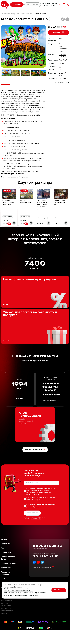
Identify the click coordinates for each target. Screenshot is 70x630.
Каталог (9, 14)
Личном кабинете (36, 518)
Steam (61, 38)
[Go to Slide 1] (6, 73)
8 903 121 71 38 (45, 556)
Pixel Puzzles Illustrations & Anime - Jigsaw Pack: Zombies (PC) (42, 205)
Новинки (54, 3)
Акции (46, 5)
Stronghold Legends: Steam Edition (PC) (8, 203)
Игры (14, 14)
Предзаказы (6, 544)
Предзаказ (46, 3)
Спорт (61, 51)
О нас (53, 5)
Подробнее (7, 341)
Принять (57, 590)
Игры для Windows (23, 14)
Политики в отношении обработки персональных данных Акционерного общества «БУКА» (39, 492)
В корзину (57, 32)
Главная (3, 14)
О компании (18, 398)
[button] (23, 46)
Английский (63, 60)
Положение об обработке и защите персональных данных (6, 605)
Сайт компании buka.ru (42, 567)
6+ (60, 70)
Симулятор (63, 49)
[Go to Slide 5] (44, 73)
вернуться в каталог (33, 449)
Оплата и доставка (49, 400)
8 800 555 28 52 (47, 546)
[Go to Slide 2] (15, 73)
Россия (61, 63)
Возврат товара (7, 568)
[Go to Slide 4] (35, 73)
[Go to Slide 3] (25, 73)
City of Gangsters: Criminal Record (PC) (60, 203)
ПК (60, 66)
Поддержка (6, 552)
